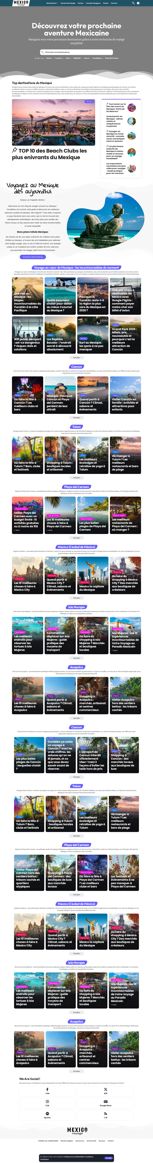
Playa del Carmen (111, 58)
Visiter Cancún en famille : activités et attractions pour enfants (125, 404)
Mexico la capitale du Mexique (91, 588)
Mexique (89, 101)
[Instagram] (47, 1103)
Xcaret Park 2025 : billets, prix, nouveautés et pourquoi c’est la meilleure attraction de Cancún (124, 339)
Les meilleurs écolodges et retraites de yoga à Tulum (92, 465)
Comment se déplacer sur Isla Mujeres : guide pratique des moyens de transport (58, 641)
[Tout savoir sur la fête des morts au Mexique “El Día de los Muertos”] (132, 107)
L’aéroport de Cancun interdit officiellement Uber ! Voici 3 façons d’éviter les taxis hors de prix (91, 760)
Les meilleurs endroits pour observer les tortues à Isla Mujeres (23, 643)
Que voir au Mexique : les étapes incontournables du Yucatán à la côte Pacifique (27, 302)
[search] (133, 3)
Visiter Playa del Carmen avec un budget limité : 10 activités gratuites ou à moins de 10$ (26, 519)
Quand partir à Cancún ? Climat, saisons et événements (91, 404)
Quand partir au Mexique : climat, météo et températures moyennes (114, 121)
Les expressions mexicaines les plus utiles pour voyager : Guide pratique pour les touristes (116, 168)
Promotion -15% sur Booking (33, 257)
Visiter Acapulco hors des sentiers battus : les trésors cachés (124, 705)
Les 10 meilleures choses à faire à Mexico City (25, 586)
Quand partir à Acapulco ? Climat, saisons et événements (59, 705)
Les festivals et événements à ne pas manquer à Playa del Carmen (123, 882)
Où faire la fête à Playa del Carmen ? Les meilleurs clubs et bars (91, 882)
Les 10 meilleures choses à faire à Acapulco (25, 706)
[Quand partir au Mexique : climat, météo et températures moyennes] (132, 121)
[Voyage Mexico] (21, 3)
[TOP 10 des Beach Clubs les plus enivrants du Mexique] (53, 122)
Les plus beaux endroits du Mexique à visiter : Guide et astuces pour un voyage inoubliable (115, 152)
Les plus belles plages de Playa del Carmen (92, 526)
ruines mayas (59, 431)
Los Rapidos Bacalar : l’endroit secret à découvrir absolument (59, 344)
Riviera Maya (112, 371)
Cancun (86, 58)
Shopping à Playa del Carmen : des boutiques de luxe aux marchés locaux (60, 879)
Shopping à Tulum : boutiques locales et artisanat (60, 466)
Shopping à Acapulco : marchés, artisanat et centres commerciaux (92, 703)
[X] (106, 1091)
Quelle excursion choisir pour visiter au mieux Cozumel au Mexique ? (59, 305)
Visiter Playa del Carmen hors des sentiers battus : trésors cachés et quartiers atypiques (28, 878)
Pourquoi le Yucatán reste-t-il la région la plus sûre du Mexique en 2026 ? (92, 303)
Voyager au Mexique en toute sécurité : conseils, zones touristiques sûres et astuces (115, 136)
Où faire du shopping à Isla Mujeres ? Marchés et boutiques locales (92, 643)
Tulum (67, 58)
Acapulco (58, 58)
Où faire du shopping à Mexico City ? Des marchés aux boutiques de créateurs (125, 583)
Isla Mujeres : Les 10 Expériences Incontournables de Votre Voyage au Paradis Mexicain (125, 639)
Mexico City (19, 579)
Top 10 (18, 530)
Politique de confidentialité (74, 1156)
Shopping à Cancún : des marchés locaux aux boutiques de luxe (122, 762)
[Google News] (106, 1103)
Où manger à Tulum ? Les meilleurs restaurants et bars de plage (121, 821)
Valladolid (77, 58)
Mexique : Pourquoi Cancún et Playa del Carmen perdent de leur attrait (59, 402)
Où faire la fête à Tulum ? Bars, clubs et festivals (27, 466)
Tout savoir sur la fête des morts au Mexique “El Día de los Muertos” (116, 108)
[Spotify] (47, 1115)
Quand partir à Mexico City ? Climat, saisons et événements (59, 585)
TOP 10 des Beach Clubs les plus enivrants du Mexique (49, 154)
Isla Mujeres (26, 611)
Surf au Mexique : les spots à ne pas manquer (91, 346)
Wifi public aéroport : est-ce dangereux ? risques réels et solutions (27, 344)
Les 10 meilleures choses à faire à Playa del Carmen (59, 523)
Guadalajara (97, 58)
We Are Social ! (29, 1079)
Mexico (49, 58)
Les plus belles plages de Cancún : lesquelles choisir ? (28, 764)
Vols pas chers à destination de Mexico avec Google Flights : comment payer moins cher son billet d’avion (123, 300)
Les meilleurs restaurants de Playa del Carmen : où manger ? (125, 525)
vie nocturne (70, 671)
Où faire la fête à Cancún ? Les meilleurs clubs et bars (26, 404)
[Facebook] (47, 1091)
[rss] (106, 1115)
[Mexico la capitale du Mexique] (92, 575)
